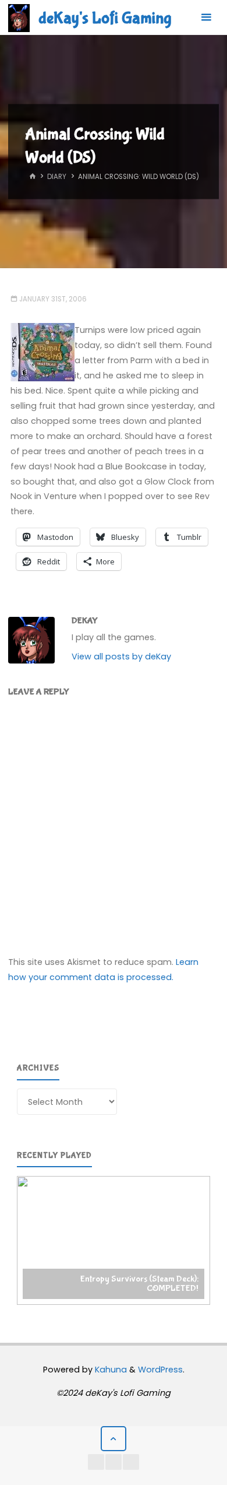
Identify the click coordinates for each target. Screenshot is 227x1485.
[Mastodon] (131, 1462)
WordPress (160, 1369)
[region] (113, 1240)
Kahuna (110, 1369)
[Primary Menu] (206, 17)
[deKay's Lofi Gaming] (19, 17)
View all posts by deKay (121, 656)
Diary (56, 177)
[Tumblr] (113, 1462)
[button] (113, 1240)
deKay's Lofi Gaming (104, 18)
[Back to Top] (113, 1438)
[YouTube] (96, 1462)
